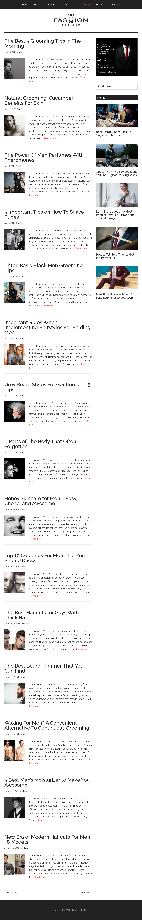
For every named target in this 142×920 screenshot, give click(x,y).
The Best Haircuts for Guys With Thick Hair (41, 614)
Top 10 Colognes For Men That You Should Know (44, 557)
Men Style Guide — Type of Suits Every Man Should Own (114, 296)
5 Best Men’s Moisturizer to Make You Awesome (47, 782)
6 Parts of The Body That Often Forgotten (40, 443)
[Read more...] (49, 138)
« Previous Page (11, 893)
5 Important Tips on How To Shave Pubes (44, 214)
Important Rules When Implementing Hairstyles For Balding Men (47, 327)
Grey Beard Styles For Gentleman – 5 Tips (47, 386)
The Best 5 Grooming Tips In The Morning (42, 43)
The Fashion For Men (71, 20)
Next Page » (86, 893)
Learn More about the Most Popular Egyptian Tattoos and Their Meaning (115, 215)
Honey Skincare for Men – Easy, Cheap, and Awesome (40, 500)
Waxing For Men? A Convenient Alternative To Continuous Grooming (46, 725)
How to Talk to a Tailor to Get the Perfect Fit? (115, 256)
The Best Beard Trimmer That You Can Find (43, 668)
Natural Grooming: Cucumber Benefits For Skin (38, 100)
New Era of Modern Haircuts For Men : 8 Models (47, 839)
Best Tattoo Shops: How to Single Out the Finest (113, 133)
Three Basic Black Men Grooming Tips (43, 267)
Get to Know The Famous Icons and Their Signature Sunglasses (116, 173)
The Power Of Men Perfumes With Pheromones (44, 157)
